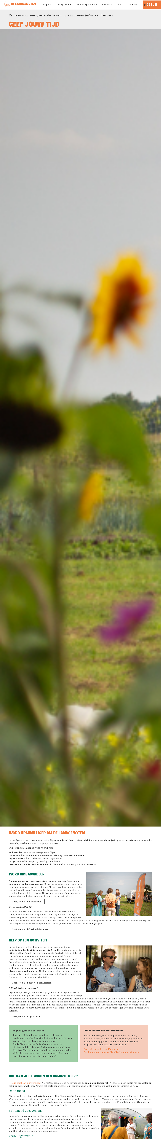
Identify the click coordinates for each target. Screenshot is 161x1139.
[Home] (7, 4)
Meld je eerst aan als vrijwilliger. (25, 1083)
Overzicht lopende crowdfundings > (101, 1049)
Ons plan (46, 4)
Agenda (146, 4)
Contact (119, 4)
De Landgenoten (23, 4)
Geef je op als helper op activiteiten (32, 983)
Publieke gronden (85, 6)
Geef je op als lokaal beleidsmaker (31, 929)
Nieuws (133, 4)
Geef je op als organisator (26, 1016)
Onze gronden (64, 4)
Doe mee (104, 6)
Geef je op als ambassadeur (26, 901)
